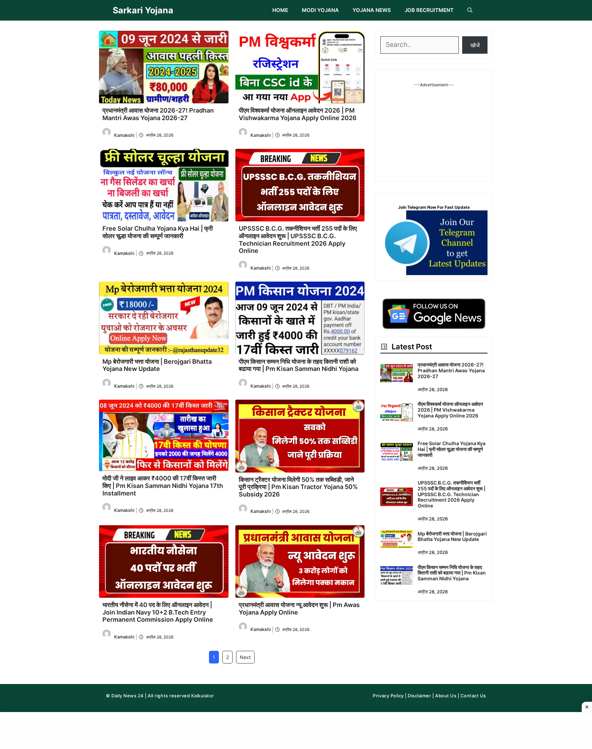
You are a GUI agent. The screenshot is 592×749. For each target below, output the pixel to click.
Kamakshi (124, 135)
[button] (469, 10)
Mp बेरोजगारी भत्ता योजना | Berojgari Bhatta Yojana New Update (157, 365)
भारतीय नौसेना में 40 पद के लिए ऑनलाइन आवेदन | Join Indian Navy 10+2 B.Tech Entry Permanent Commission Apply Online (157, 612)
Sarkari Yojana (143, 10)
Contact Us (473, 695)
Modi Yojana (320, 10)
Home (280, 10)
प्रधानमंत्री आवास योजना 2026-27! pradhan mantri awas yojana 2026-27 (158, 114)
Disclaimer (419, 695)
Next (245, 657)
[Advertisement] (434, 130)
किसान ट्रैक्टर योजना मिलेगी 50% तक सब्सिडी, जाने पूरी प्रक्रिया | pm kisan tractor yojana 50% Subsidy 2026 (298, 487)
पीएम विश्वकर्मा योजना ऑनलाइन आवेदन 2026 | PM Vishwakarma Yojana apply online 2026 (298, 114)
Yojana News (372, 10)
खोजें (475, 44)
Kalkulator (202, 695)
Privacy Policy (388, 695)
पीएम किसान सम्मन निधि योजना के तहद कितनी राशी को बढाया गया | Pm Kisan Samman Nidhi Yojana (298, 365)
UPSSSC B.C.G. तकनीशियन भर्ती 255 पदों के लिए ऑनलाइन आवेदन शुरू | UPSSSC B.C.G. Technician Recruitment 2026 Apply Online (298, 239)
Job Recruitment (429, 10)
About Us (445, 695)
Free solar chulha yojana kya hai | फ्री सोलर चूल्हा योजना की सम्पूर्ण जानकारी (157, 232)
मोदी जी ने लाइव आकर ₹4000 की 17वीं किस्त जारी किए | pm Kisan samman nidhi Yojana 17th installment (162, 485)
